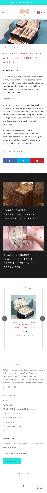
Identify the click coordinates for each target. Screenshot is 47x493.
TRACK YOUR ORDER (12, 413)
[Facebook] (4, 387)
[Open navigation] (3, 12)
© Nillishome (23, 473)
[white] (20, 331)
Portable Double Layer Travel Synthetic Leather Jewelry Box (24, 325)
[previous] (4, 318)
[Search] (31, 12)
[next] (42, 318)
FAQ (5, 430)
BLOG (5, 400)
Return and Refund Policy (14, 417)
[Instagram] (9, 387)
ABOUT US (7, 405)
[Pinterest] (15, 387)
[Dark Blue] (26, 331)
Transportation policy (12, 426)
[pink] (23, 331)
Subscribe (11, 461)
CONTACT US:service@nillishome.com (19, 409)
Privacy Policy (9, 422)
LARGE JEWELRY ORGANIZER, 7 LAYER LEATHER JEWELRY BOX (21, 214)
